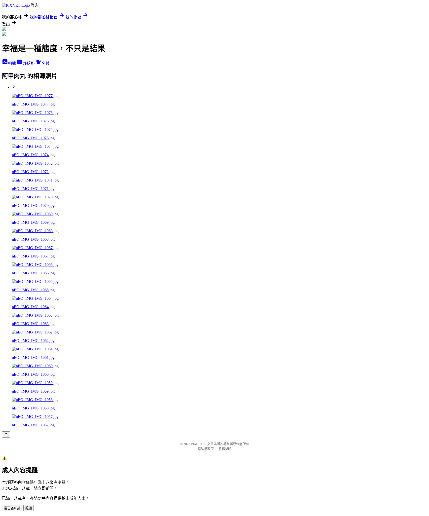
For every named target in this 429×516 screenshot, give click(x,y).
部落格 (29, 63)
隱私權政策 (206, 449)
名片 (46, 63)
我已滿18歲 (12, 508)
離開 (28, 508)
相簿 (12, 63)
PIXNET (196, 444)
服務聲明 (224, 449)
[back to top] (6, 434)
